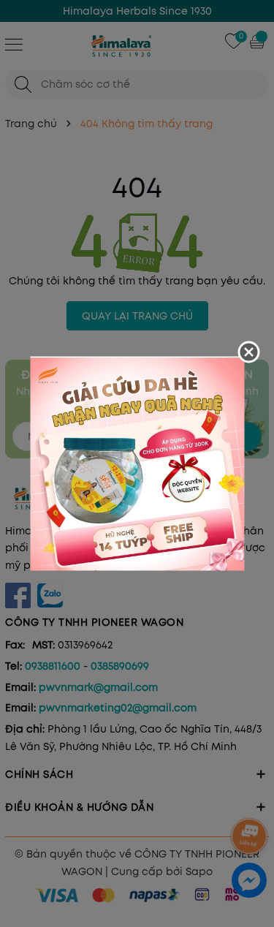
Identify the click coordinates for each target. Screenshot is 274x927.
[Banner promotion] (137, 462)
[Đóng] (248, 352)
